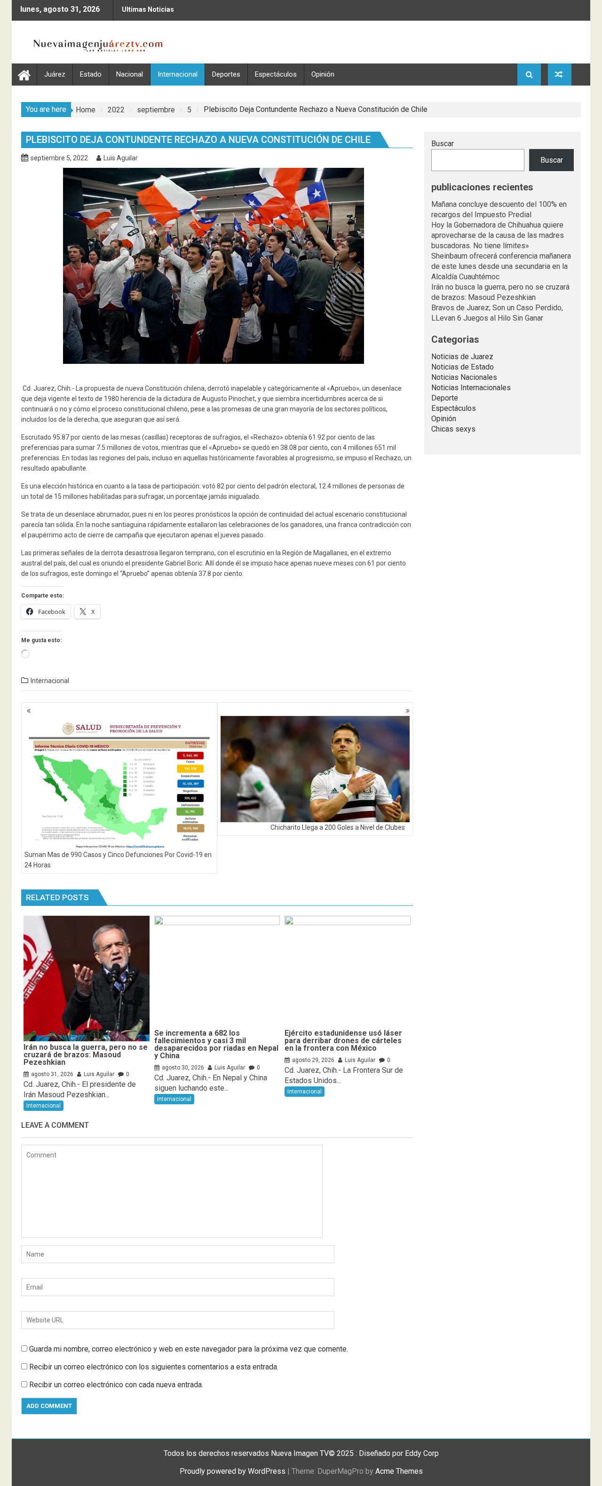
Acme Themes (399, 1471)
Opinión (322, 74)
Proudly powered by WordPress (232, 1471)
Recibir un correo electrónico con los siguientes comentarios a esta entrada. (153, 1366)
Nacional (129, 74)
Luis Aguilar (120, 158)
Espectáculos (276, 74)
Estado (91, 74)
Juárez (54, 74)
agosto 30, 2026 (183, 1067)
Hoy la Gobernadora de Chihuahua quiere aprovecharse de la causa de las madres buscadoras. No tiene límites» (497, 235)
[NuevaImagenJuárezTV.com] (24, 74)
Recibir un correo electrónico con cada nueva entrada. (116, 1384)
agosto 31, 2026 (52, 1074)
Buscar (442, 143)
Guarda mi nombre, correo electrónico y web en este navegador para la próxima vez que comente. (188, 1348)
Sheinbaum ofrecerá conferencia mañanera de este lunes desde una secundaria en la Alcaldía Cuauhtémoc (501, 266)
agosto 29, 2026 (313, 1060)
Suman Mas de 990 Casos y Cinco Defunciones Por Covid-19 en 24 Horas (118, 860)
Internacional (178, 74)
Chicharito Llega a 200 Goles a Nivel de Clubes (337, 827)
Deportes (226, 74)
